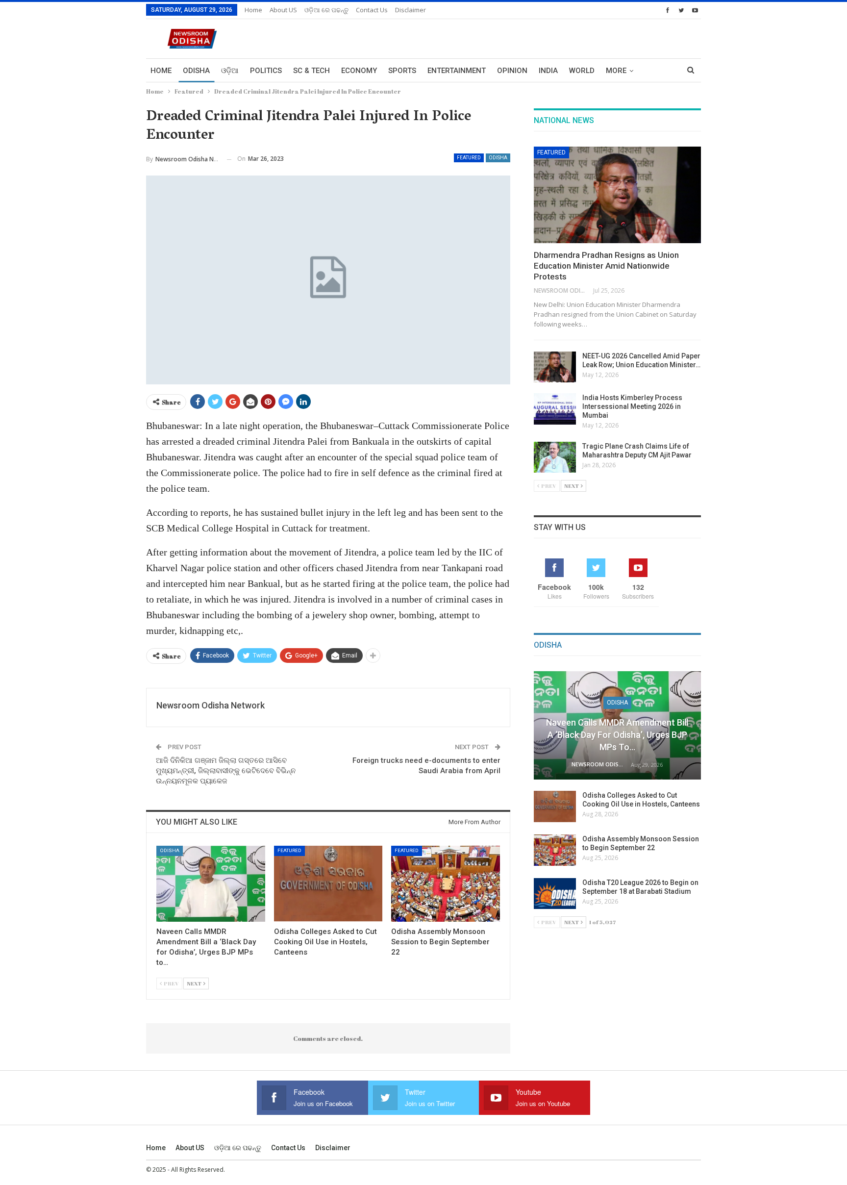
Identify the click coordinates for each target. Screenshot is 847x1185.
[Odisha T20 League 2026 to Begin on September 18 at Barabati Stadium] (555, 893)
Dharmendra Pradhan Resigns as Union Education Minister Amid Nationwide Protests (606, 265)
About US (283, 9)
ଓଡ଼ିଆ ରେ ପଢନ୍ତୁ (326, 9)
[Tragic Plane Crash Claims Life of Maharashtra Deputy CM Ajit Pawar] (555, 457)
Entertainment (456, 70)
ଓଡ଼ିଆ (230, 70)
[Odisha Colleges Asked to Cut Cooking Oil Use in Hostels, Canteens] (328, 884)
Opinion (512, 70)
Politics (266, 70)
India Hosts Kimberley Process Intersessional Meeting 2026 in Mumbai (632, 406)
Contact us (372, 9)
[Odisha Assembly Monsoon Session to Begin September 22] (445, 884)
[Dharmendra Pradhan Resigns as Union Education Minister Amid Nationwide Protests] (617, 195)
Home (253, 9)
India (548, 70)
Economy (359, 70)
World (582, 70)
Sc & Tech (311, 70)
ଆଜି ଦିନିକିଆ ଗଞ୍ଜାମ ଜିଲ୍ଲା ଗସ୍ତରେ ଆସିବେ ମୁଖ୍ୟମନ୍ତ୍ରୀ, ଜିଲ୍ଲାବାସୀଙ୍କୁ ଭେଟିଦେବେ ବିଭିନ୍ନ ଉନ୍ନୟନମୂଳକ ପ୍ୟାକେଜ (226, 770)
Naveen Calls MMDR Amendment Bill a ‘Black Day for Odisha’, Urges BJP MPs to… (617, 734)
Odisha (196, 70)
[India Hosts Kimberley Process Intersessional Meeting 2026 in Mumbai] (555, 409)
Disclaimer (410, 9)
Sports (402, 70)
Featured (469, 157)
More (616, 70)
